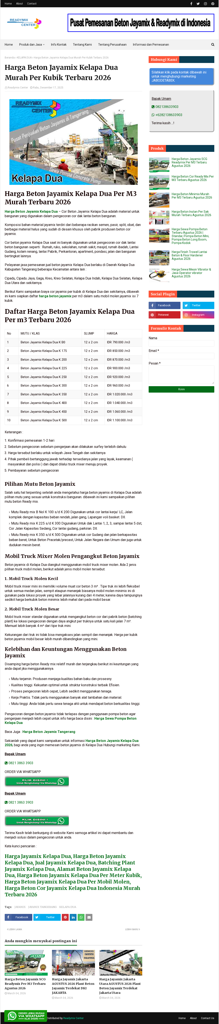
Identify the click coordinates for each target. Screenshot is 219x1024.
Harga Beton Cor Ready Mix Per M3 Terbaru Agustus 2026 (193, 178)
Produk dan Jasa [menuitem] (30, 44)
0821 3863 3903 (20, 763)
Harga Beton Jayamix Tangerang (48, 732)
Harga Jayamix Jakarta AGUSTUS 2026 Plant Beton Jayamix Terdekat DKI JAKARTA (73, 986)
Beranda (10, 57)
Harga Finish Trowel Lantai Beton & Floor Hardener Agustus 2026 (189, 255)
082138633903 (167, 107)
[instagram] (205, 3)
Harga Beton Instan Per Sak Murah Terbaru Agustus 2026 (191, 213)
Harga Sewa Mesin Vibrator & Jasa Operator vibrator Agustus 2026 (191, 273)
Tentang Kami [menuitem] (82, 44)
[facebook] (191, 3)
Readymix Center (18, 87)
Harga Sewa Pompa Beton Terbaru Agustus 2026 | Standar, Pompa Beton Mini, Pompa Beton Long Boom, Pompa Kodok (190, 236)
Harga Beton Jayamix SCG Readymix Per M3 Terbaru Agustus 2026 (25, 983)
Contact (32, 3)
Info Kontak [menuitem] (59, 44)
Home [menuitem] (9, 44)
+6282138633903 (168, 115)
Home (8, 3)
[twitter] (198, 3)
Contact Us (207, 1018)
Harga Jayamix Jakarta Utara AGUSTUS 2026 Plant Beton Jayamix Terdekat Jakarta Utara (120, 986)
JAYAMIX (20, 907)
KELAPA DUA (24, 57)
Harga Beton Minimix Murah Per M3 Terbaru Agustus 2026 (192, 195)
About (19, 3)
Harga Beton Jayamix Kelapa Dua (31, 211)
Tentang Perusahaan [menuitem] (112, 44)
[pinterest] (212, 3)
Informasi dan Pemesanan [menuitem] (151, 44)
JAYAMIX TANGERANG (42, 907)
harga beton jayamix (55, 296)
